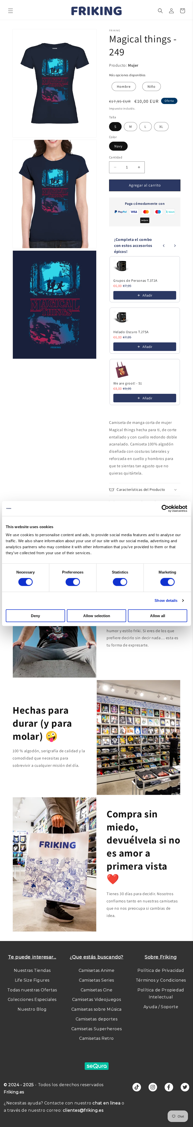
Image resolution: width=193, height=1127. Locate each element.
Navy (118, 146)
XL (161, 126)
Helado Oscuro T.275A (131, 332)
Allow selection (96, 615)
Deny (35, 615)
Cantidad (115, 157)
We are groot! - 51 (127, 383)
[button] (10, 10)
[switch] (73, 582)
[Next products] (174, 245)
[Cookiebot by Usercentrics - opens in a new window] (165, 508)
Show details (166, 600)
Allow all (157, 615)
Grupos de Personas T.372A (135, 280)
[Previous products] (163, 245)
